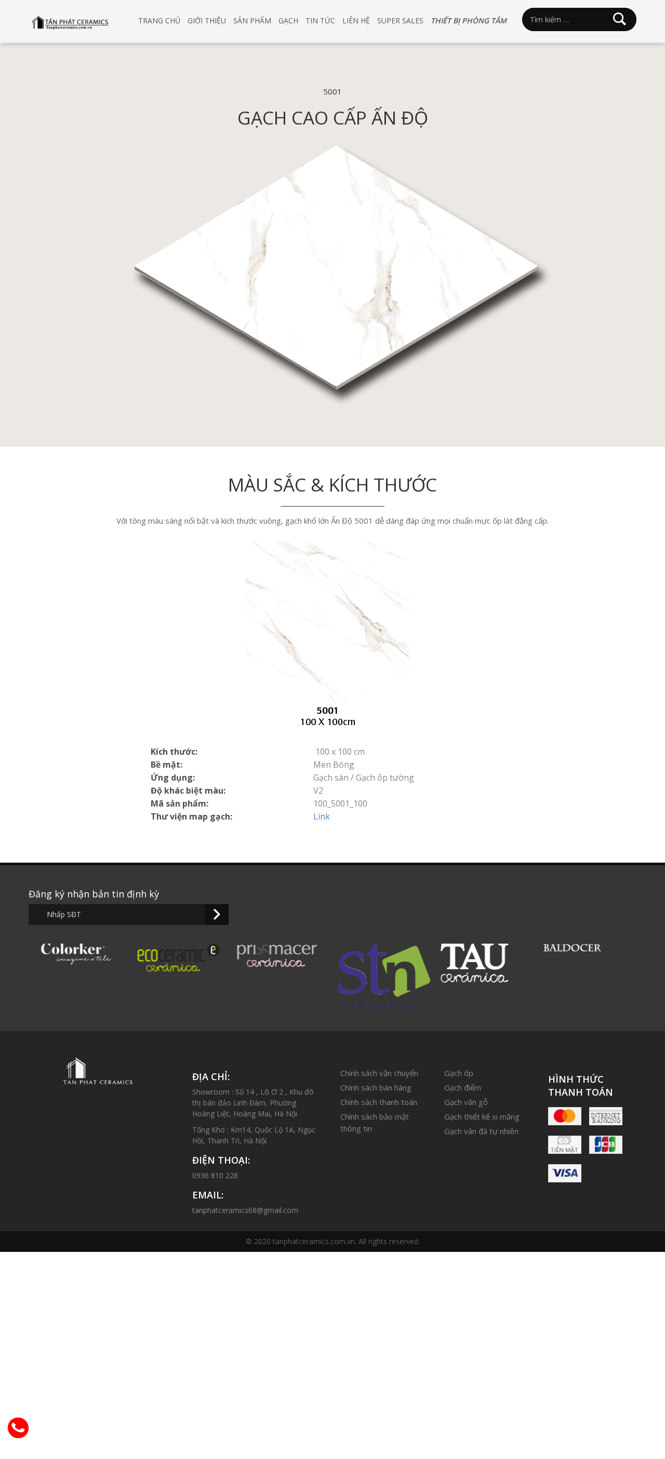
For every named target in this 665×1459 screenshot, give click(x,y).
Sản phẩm (252, 20)
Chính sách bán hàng (375, 1087)
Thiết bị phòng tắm (469, 20)
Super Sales (400, 20)
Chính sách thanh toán (378, 1102)
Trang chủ (159, 20)
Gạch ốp (458, 1073)
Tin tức (320, 20)
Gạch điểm (462, 1087)
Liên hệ (356, 20)
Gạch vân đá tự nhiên (481, 1131)
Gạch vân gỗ (466, 1102)
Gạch (288, 20)
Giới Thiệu (207, 20)
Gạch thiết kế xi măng (482, 1116)
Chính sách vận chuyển (379, 1073)
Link (321, 816)
